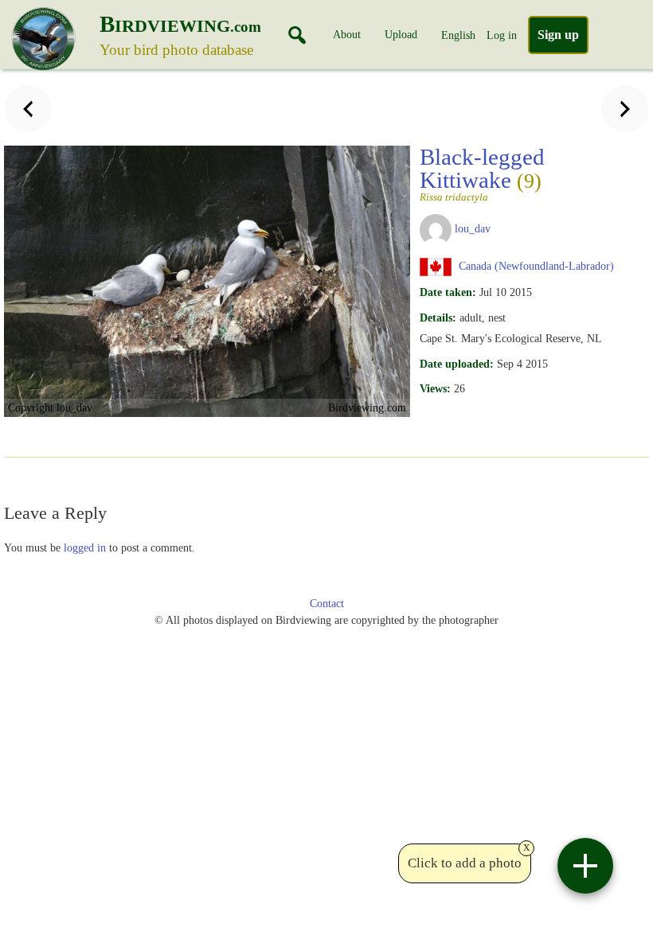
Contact (327, 604)
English (458, 35)
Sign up (558, 34)
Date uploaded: (457, 363)
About (347, 34)
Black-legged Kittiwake (482, 173)
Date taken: (448, 292)
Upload (401, 34)
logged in (85, 547)
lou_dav (473, 228)
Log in (502, 35)
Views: (435, 388)
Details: (438, 317)
